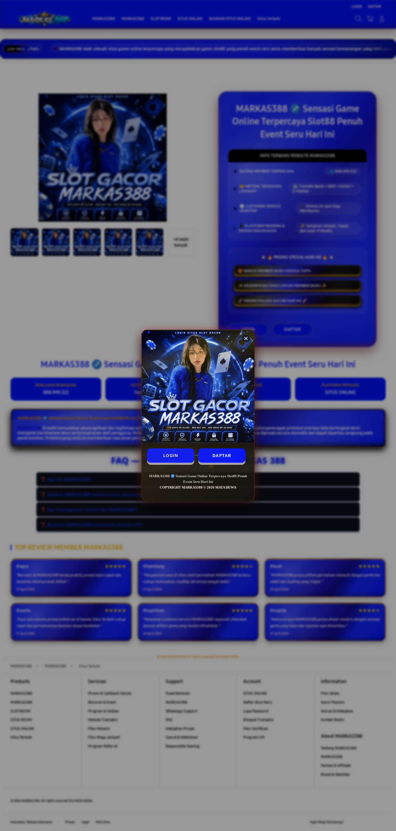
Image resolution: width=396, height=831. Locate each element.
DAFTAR (222, 455)
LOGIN (170, 455)
